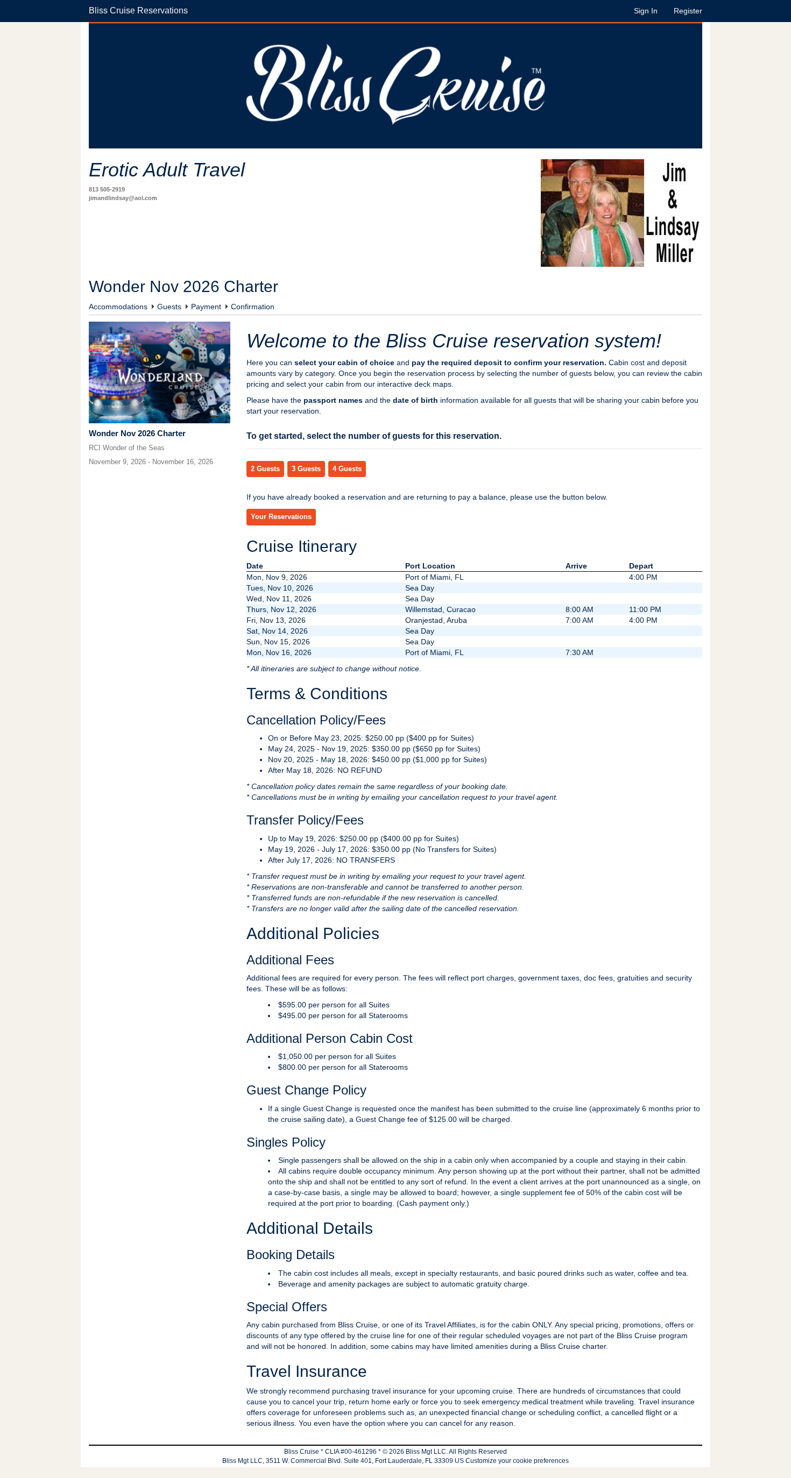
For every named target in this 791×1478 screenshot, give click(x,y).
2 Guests (265, 469)
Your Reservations (281, 517)
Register (688, 10)
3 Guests (306, 469)
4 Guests (347, 469)
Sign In (646, 10)
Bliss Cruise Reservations (138, 10)
